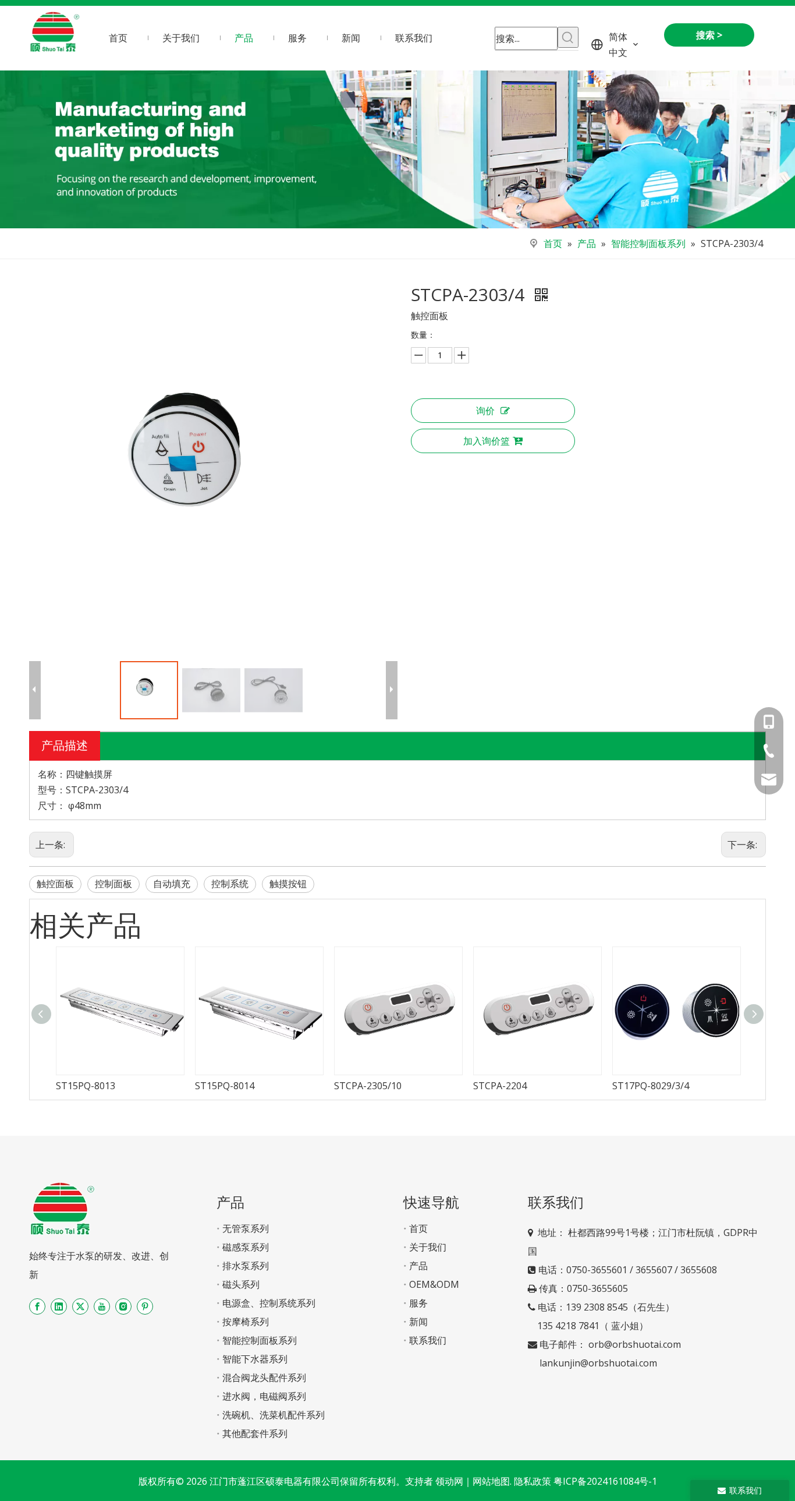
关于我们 (427, 1247)
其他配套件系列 (255, 1433)
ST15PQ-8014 (224, 1085)
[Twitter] (80, 1306)
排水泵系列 (245, 1265)
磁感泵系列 (245, 1247)
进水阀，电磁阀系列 (264, 1396)
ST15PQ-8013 (85, 1085)
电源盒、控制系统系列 (268, 1303)
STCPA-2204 (500, 1085)
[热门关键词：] (568, 37)
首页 (418, 1228)
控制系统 (230, 883)
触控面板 (55, 883)
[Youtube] (102, 1306)
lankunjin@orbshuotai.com (598, 1363)
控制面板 (113, 883)
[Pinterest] (145, 1306)
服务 (418, 1303)
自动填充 (171, 883)
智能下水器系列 (255, 1358)
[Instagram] (123, 1306)
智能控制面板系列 (259, 1340)
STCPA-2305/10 (368, 1085)
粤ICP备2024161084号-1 (605, 1481)
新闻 (418, 1321)
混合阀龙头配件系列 (264, 1377)
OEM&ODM (434, 1284)
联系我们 (427, 1340)
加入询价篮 (486, 441)
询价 (485, 410)
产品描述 (64, 745)
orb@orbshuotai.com (634, 1344)
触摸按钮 (288, 883)
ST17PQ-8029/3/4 (650, 1085)
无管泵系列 (245, 1228)
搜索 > (709, 35)
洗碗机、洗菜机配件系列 (273, 1414)
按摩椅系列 (245, 1321)
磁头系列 (241, 1284)
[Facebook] (37, 1306)
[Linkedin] (59, 1306)
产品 (418, 1265)
